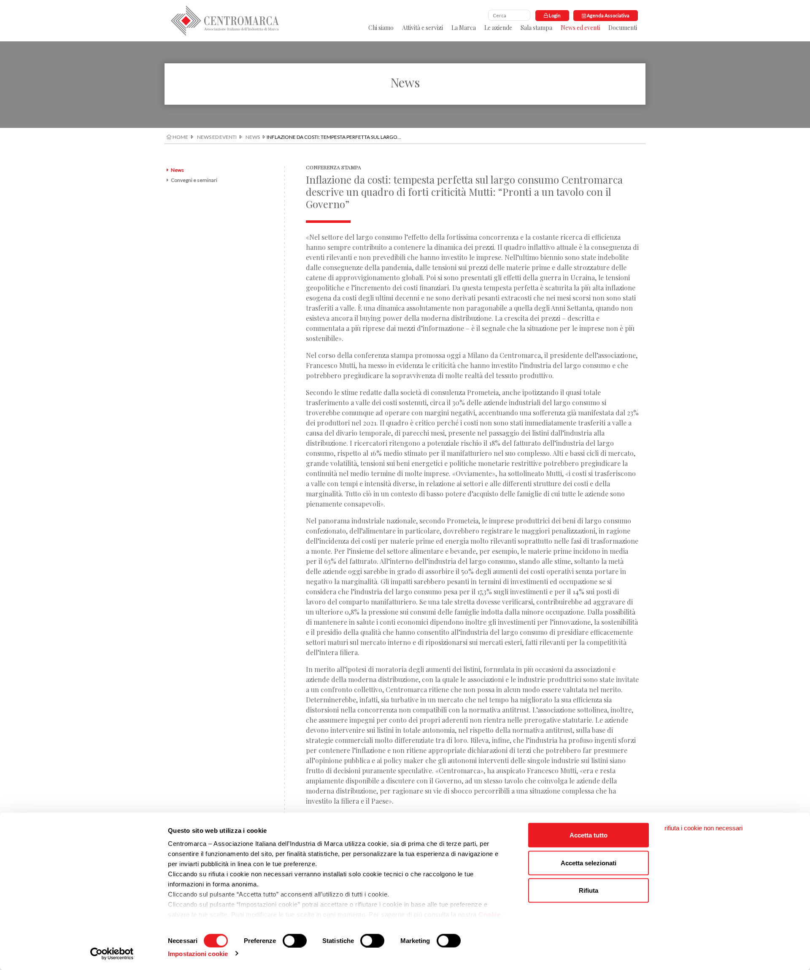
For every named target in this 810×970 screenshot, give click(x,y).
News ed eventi (580, 28)
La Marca (463, 28)
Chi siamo (381, 28)
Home (180, 137)
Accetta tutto (589, 835)
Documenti (622, 28)
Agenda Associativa (607, 15)
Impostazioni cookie (198, 953)
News (253, 137)
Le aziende (498, 28)
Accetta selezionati (588, 862)
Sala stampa (536, 28)
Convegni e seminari (194, 180)
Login (554, 15)
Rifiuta (588, 890)
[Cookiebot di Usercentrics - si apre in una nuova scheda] (112, 953)
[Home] (225, 20)
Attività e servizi (422, 28)
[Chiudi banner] (703, 828)
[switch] (295, 940)
